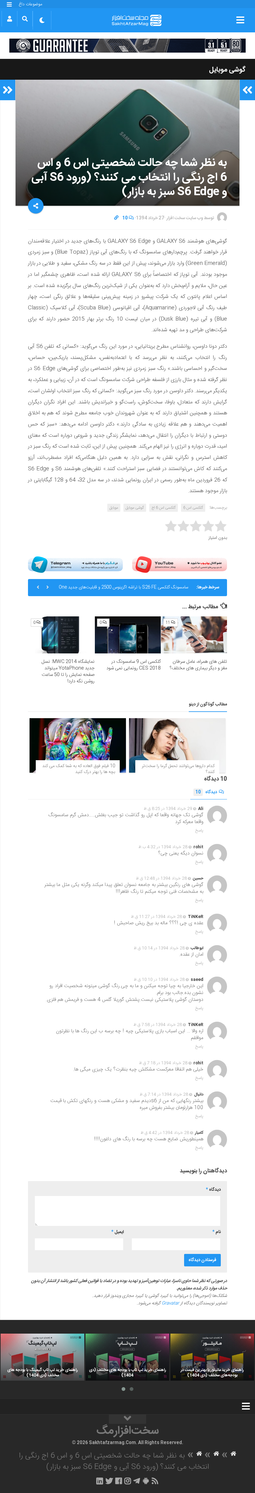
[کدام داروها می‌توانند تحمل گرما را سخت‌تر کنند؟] (177, 745)
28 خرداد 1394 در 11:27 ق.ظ (156, 916)
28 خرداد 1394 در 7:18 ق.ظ (163, 1063)
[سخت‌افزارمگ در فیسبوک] (118, 1481)
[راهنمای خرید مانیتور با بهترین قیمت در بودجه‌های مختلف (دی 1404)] (212, 1357)
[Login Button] (9, 18)
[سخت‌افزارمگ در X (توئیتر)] (109, 1481)
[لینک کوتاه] (116, 218)
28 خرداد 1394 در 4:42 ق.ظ (165, 1132)
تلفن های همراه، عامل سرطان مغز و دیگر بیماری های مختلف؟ (198, 665)
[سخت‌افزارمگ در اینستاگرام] (127, 1481)
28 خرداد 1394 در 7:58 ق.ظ (157, 1024)
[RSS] (155, 1481)
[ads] (127, 46)
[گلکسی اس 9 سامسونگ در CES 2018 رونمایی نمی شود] (128, 634)
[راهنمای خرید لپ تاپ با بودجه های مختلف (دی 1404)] (127, 1357)
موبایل (113, 508)
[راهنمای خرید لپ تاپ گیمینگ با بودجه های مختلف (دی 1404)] (42, 1357)
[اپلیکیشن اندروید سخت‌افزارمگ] (145, 1481)
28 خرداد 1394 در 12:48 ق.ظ (161, 878)
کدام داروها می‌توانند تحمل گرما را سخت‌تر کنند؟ (178, 769)
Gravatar (170, 1303)
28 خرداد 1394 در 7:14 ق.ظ (164, 1094)
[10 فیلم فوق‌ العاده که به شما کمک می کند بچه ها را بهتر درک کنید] (78, 745)
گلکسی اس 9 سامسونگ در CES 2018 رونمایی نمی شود (133, 665)
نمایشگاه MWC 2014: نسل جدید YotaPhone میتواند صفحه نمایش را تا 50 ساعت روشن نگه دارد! (68, 671)
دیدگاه (206, 792)
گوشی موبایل (227, 69)
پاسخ (199, 830)
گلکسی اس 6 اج (163, 508)
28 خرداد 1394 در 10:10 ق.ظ (159, 979)
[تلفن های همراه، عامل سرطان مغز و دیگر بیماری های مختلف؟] (194, 634)
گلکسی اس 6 (193, 508)
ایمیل (117, 1232)
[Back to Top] (127, 1419)
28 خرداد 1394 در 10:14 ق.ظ (159, 948)
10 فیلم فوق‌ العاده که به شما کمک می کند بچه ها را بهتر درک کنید (78, 769)
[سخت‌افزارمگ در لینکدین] (99, 1481)
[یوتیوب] (179, 564)
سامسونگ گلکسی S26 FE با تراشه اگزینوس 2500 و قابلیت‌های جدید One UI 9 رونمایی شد (123, 590)
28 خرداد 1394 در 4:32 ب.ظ (163, 847)
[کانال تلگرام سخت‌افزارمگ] (136, 1481)
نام (216, 1232)
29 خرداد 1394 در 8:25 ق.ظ (168, 808)
